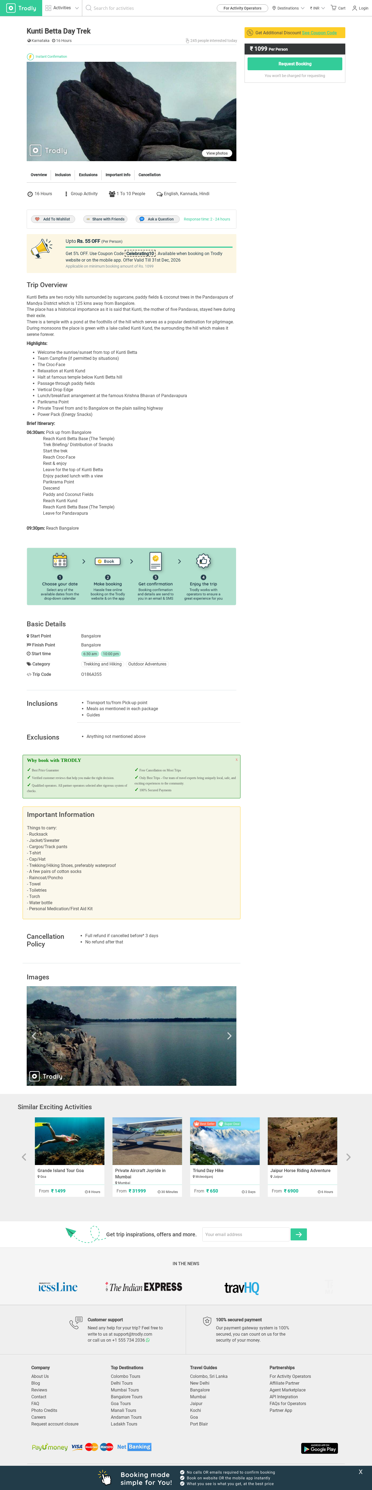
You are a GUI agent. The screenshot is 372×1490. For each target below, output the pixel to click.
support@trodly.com (133, 1334)
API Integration (284, 1396)
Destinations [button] (288, 8)
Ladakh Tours (124, 1424)
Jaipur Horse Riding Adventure (300, 1170)
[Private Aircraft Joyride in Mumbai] (147, 1141)
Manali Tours (123, 1410)
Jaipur (196, 1403)
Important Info (118, 175)
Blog (35, 1383)
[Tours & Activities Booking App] (262, 1448)
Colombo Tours (125, 1376)
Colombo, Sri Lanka (209, 1376)
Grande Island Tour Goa (61, 1170)
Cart (342, 8)
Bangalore (200, 1390)
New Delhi (199, 1383)
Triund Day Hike (208, 1170)
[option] (131, 1036)
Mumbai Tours (125, 1390)
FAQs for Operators (288, 1403)
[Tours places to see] (21, 8)
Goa (194, 1417)
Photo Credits (44, 1410)
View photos (217, 153)
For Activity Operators (242, 8)
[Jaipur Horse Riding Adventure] (302, 1141)
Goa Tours (121, 1403)
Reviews (39, 1390)
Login (363, 8)
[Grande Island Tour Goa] (69, 1141)
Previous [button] (58, 1036)
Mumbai (198, 1396)
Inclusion (63, 175)
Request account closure (54, 1424)
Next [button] (205, 1036)
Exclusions (88, 175)
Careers (38, 1417)
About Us (40, 1376)
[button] (317, 8)
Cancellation (150, 175)
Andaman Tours (126, 1417)
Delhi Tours (122, 1383)
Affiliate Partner (284, 1383)
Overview (39, 175)
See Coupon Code (319, 32)
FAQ (35, 1403)
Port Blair (199, 1424)
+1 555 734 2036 (129, 1340)
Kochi (195, 1410)
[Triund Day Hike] (225, 1141)
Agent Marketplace (288, 1390)
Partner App (281, 1410)
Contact (38, 1396)
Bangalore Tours (126, 1396)
